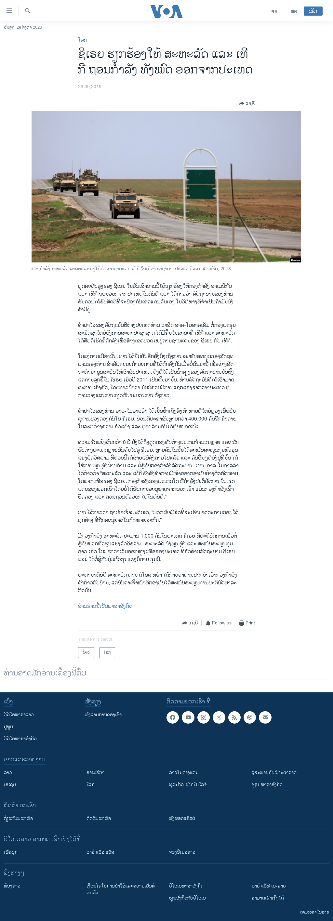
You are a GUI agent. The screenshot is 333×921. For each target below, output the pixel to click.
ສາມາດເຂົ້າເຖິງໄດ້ (268, 898)
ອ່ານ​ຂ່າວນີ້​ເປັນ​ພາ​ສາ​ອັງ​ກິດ (105, 606)
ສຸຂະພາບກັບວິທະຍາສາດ (274, 772)
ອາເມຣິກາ (95, 772)
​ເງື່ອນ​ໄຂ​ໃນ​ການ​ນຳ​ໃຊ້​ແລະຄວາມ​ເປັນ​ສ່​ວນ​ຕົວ (121, 889)
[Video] (294, 11)
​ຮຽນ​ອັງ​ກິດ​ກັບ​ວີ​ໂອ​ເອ (187, 898)
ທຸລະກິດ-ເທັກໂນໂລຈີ (187, 784)
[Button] (247, 103)
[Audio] (274, 11)
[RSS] (234, 717)
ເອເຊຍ (10, 784)
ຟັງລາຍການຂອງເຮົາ (103, 714)
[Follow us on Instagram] (203, 717)
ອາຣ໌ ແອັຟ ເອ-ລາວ (269, 886)
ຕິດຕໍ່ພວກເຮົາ (99, 818)
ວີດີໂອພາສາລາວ (19, 714)
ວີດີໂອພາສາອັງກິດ (20, 738)
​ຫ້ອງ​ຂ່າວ (12, 886)
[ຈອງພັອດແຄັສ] (265, 717)
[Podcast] (250, 717)
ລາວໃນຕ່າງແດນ (183, 772)
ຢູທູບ (8, 726)
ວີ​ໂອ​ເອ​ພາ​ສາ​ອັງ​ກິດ (186, 886)
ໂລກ (82, 40)
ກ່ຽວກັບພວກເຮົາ (18, 818)
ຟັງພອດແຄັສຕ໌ (182, 818)
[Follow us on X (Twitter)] (219, 717)
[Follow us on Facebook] (172, 717)
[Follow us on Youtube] (188, 717)
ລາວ (8, 772)
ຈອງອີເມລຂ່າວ (182, 852)
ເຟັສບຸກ (11, 852)
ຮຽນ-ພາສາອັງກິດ (267, 784)
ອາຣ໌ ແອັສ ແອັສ (100, 852)
